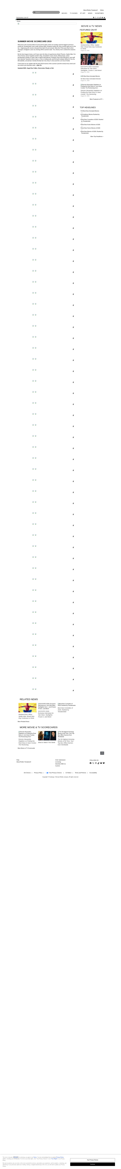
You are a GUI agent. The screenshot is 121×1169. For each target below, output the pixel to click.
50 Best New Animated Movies (90, 111)
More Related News (23, 721)
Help (17, 760)
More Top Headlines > (96, 136)
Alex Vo (39, 65)
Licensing (58, 762)
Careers (57, 766)
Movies (64, 13)
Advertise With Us (60, 764)
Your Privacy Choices (55, 772)
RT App (82, 13)
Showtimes (99, 13)
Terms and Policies (80, 772)
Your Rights (54, 1158)
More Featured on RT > (96, 99)
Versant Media (59, 777)
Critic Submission (60, 760)
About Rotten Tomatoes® (23, 762)
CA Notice (68, 772)
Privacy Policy (38, 772)
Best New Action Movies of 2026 (90, 124)
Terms (35, 1157)
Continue (92, 1164)
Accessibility (93, 772)
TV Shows (74, 13)
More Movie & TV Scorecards (26, 748)
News (90, 13)
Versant (16, 1157)
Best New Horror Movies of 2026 (90, 128)
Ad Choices (27, 772)
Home (18, 21)
